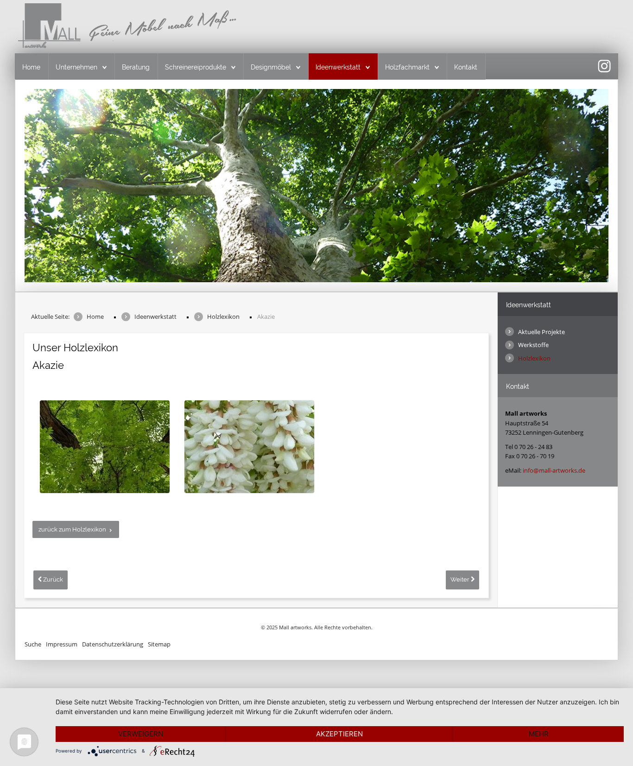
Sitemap (159, 644)
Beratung (136, 67)
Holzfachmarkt (407, 67)
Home (31, 67)
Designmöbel (271, 67)
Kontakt (465, 67)
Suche (33, 644)
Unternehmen (76, 67)
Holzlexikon (534, 358)
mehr (539, 733)
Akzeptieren (339, 733)
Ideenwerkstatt (338, 67)
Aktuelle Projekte (541, 332)
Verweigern (140, 733)
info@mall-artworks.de (554, 470)
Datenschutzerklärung (112, 644)
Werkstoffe (533, 345)
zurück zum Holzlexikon (72, 529)
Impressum (61, 644)
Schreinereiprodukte (195, 67)
